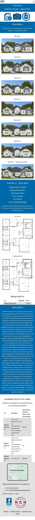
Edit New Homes (15, 511)
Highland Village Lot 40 (6, 427)
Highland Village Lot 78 (6, 458)
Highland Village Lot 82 (10, 303)
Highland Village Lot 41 (6, 445)
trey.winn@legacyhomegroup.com (19, 490)
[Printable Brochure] (8, 17)
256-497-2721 (14, 488)
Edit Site (6, 511)
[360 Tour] (26, 17)
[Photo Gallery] (17, 17)
